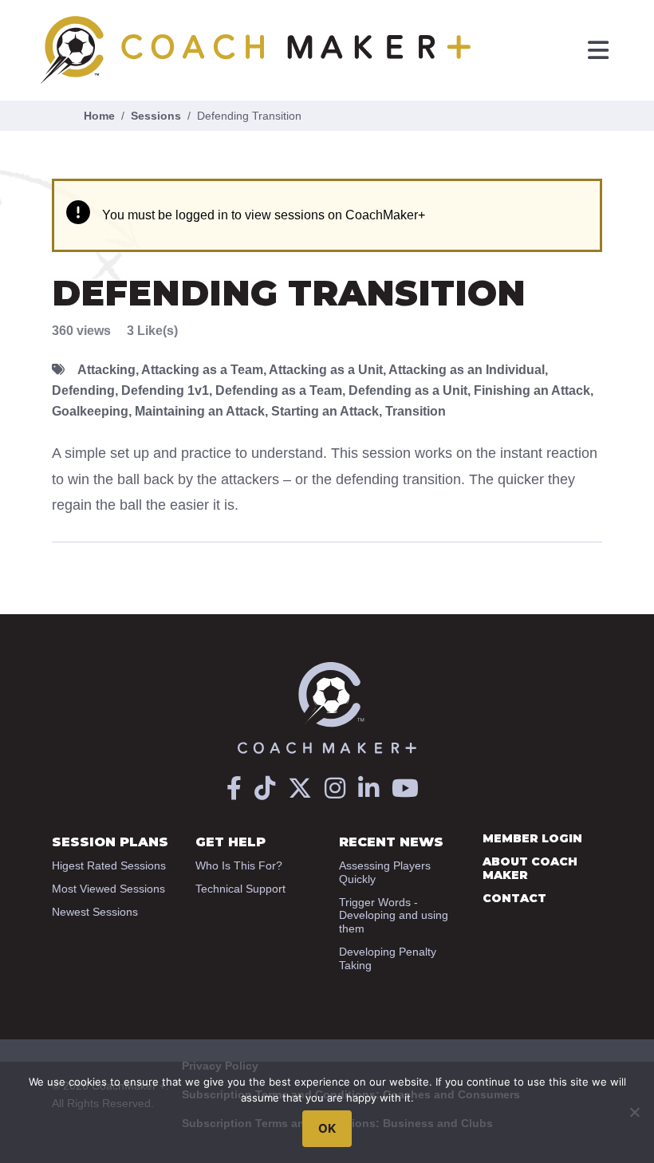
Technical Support (240, 888)
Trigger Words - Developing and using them (393, 916)
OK (327, 1128)
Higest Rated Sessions (109, 865)
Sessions (156, 115)
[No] (634, 1112)
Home (99, 115)
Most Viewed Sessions (108, 888)
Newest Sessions (95, 911)
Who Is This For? (238, 865)
